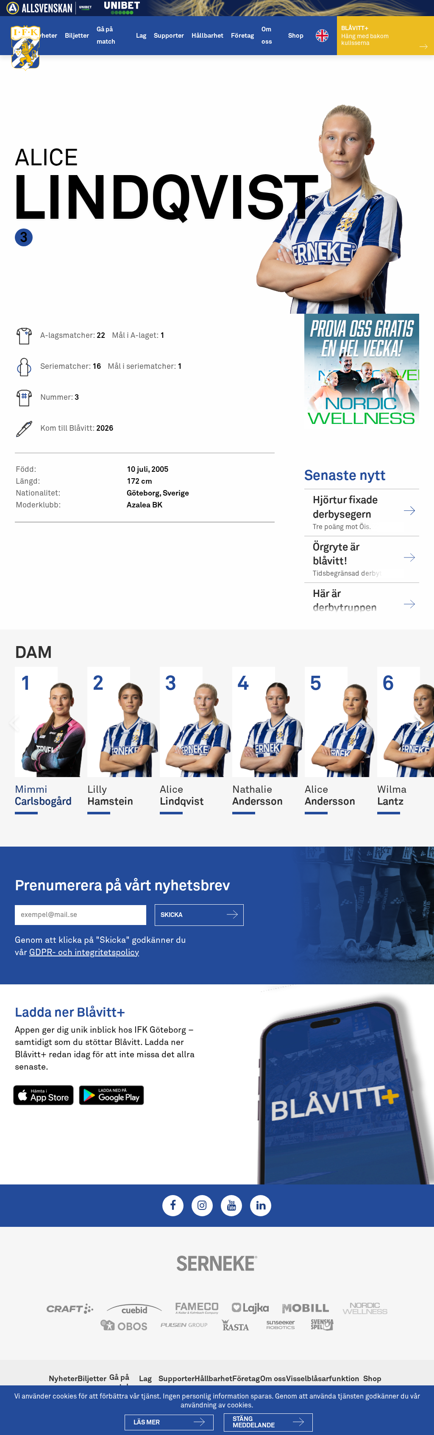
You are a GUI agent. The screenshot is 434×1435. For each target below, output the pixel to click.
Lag (141, 36)
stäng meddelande (254, 1422)
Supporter (169, 36)
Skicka (172, 915)
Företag (242, 36)
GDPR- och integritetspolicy (84, 952)
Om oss (267, 35)
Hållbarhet (207, 36)
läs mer (147, 1422)
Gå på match (106, 35)
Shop (295, 36)
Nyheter (45, 36)
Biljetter (77, 36)
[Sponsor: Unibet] (122, 6)
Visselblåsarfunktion (322, 1379)
